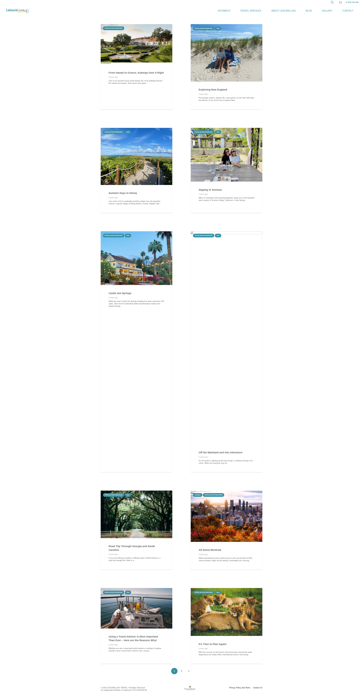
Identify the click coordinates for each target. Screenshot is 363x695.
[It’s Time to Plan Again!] (226, 612)
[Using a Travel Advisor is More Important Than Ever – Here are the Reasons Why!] (136, 608)
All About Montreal (210, 550)
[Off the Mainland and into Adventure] (226, 337)
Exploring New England (213, 89)
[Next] (188, 671)
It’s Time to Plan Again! (213, 644)
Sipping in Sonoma (210, 189)
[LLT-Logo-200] (17, 10)
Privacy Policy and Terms (239, 688)
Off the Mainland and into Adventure (220, 452)
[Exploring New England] (226, 53)
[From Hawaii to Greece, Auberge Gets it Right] (136, 44)
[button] (332, 2)
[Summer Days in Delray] (136, 156)
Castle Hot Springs (120, 293)
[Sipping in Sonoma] (226, 155)
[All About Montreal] (226, 516)
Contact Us (257, 688)
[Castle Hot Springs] (136, 258)
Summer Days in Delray (123, 193)
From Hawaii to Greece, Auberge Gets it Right (136, 72)
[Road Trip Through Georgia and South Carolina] (136, 514)
